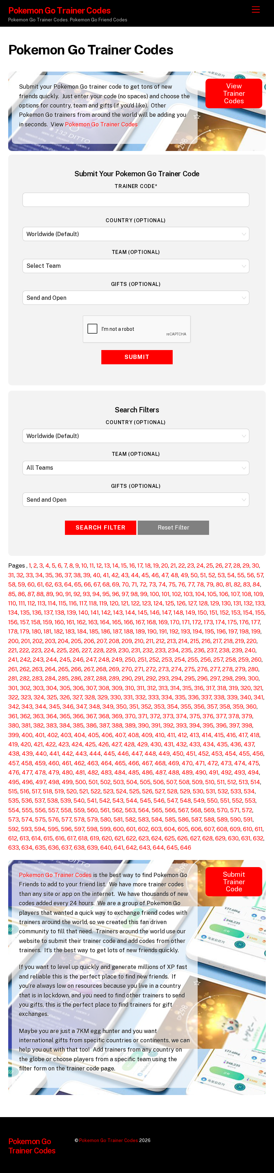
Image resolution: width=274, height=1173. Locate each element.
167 (140, 622)
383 (51, 725)
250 (130, 659)
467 (147, 763)
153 (235, 612)
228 (98, 650)
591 (248, 819)
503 (118, 782)
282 (25, 678)
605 (183, 829)
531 (210, 791)
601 (131, 829)
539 (65, 800)
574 (26, 819)
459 (40, 763)
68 (106, 584)
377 (221, 716)
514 (255, 782)
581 (118, 819)
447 (136, 753)
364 (51, 716)
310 (129, 688)
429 (142, 744)
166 (128, 622)
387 (104, 725)
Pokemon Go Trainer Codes (101, 124)
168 (151, 622)
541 (92, 800)
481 (80, 772)
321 (257, 688)
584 (156, 819)
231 (135, 650)
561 (105, 810)
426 (103, 744)
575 (40, 819)
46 (155, 575)
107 (235, 594)
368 (103, 716)
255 (193, 659)
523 (108, 791)
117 (82, 603)
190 (152, 631)
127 (192, 603)
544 (131, 800)
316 (198, 688)
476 (13, 772)
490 (200, 772)
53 (221, 575)
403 (65, 735)
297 (215, 678)
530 (198, 791)
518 (47, 791)
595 (53, 829)
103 (188, 594)
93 (86, 594)
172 (196, 622)
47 (164, 575)
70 (125, 584)
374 (181, 716)
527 (159, 791)
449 (164, 753)
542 (104, 800)
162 (81, 622)
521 (83, 791)
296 (202, 678)
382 (38, 725)
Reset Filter (173, 527)
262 (25, 669)
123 (146, 603)
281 (12, 678)
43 (124, 575)
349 (107, 706)
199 (255, 631)
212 (160, 641)
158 (35, 622)
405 (93, 735)
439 (27, 753)
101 (165, 594)
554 (13, 810)
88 (40, 594)
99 (143, 594)
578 (79, 819)
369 (117, 716)
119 (103, 603)
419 (13, 744)
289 (114, 678)
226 (74, 650)
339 (232, 697)
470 (187, 763)
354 (172, 706)
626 (182, 838)
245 (65, 659)
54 (231, 575)
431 (168, 744)
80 (219, 584)
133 (259, 603)
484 (120, 772)
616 (60, 838)
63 (58, 584)
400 (26, 735)
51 (203, 575)
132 (248, 603)
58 (11, 584)
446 (123, 753)
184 (82, 631)
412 (182, 735)
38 (77, 575)
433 (194, 744)
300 (253, 678)
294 (176, 678)
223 (36, 650)
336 (193, 697)
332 (140, 697)
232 (148, 650)
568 (196, 810)
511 (221, 782)
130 (226, 603)
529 (185, 791)
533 (235, 791)
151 (213, 612)
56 (250, 575)
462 (79, 763)
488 (173, 772)
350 (121, 706)
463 (92, 763)
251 (142, 659)
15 (124, 565)
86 (21, 594)
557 (53, 810)
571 (234, 810)
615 (48, 838)
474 (239, 763)
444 (95, 753)
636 (53, 847)
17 (139, 565)
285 (63, 678)
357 (212, 706)
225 (62, 650)
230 (123, 650)
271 (139, 669)
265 (63, 669)
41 (106, 575)
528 (172, 791)
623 (143, 838)
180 (36, 631)
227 (86, 650)
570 (222, 810)
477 (27, 772)
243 (38, 659)
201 (25, 641)
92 (76, 594)
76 (181, 584)
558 (66, 810)
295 (189, 678)
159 (47, 622)
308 (103, 688)
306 (78, 688)
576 (53, 819)
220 (252, 641)
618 (82, 838)
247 (91, 659)
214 (183, 641)
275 (189, 669)
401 (40, 735)
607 (209, 829)
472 (212, 763)
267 (88, 669)
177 (255, 622)
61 (40, 584)
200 (13, 641)
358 (224, 706)
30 (255, 565)
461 (66, 763)
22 (181, 565)
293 (163, 678)
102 (176, 594)
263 (37, 669)
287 (88, 678)
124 (158, 603)
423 (63, 744)
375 (194, 716)
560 (92, 810)
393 (181, 725)
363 (38, 716)
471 (200, 763)
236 (199, 650)
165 (116, 622)
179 (24, 631)
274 (176, 669)
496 (27, 782)
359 (238, 706)
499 (67, 782)
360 (251, 706)
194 (197, 631)
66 (87, 584)
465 (120, 763)
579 (92, 819)
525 (134, 791)
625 (169, 838)
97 (125, 594)
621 (119, 838)
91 (68, 594)
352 (146, 706)
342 (13, 706)
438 (13, 753)
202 (37, 641)
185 (93, 631)
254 (179, 659)
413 (194, 735)
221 (12, 650)
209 (127, 641)
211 (149, 641)
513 (243, 782)
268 (101, 669)
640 (105, 847)
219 (239, 641)
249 (117, 659)
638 (79, 847)
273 (163, 669)
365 (65, 716)
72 (142, 584)
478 (40, 772)
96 (115, 594)
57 (260, 575)
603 (156, 829)
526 (147, 791)
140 (83, 612)
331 (128, 697)
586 (183, 819)
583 (143, 819)
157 (24, 622)
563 (130, 810)
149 (190, 612)
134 (13, 612)
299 (240, 678)
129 (214, 603)
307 (91, 688)
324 (39, 697)
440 (41, 753)
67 (96, 584)
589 (222, 819)
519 (59, 791)
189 (140, 631)
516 (24, 791)
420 (25, 744)
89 (49, 594)
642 (131, 847)
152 (224, 612)
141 (95, 612)
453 (216, 753)
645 (172, 847)
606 (196, 829)
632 (258, 838)
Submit (137, 357)
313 (163, 688)
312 (151, 688)
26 (218, 565)
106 (223, 594)
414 (207, 735)
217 (217, 641)
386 (91, 725)
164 (105, 622)
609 (235, 829)
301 (12, 688)
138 (59, 612)
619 (94, 838)
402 (52, 735)
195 (209, 631)
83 (246, 584)
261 (12, 669)
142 (106, 612)
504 (131, 782)
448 (150, 753)
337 (206, 697)
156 (12, 622)
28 (236, 565)
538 (52, 800)
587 (196, 819)
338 (219, 697)
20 (164, 565)
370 (130, 716)
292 (151, 678)
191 (163, 631)
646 (185, 847)
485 (133, 772)
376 (208, 716)
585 (170, 819)
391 (156, 725)
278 (227, 669)
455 (244, 753)
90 (59, 594)
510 (209, 782)
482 (92, 772)
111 (22, 603)
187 (117, 631)
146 (154, 612)
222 (24, 650)
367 (91, 716)
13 (107, 565)
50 (194, 575)
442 (67, 753)
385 (78, 725)
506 (158, 782)
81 (228, 584)
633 (13, 847)
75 (172, 584)
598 (92, 829)
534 (249, 791)
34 (39, 575)
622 (131, 838)
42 (114, 575)
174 (220, 622)
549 (198, 800)
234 (173, 650)
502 (105, 782)
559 (79, 810)
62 (48, 584)
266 (76, 669)
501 (93, 782)
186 (105, 631)
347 (81, 706)
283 (37, 678)
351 (133, 706)
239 (237, 650)
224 (49, 650)
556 (40, 810)
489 (187, 772)
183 (70, 631)
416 (231, 735)
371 (142, 716)
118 (93, 603)
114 (52, 603)
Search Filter (101, 527)
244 (51, 659)
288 (101, 678)
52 (211, 575)
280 (253, 669)
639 (92, 847)
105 (212, 594)
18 (148, 565)
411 (171, 735)
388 (117, 725)
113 (41, 603)
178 (12, 631)
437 (249, 744)
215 (194, 641)
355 (186, 706)
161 (70, 622)
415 (219, 735)
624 (156, 838)
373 (168, 716)
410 (159, 735)
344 (40, 706)
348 (94, 706)
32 (19, 575)
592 (13, 829)
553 (250, 800)
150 (202, 612)
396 (221, 725)
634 (26, 847)
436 (235, 744)
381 (26, 725)
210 (139, 641)
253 (167, 659)
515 (12, 791)
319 (233, 688)
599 (105, 829)
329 (102, 697)
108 (246, 594)
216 (206, 641)
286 (76, 678)
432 (181, 744)
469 (173, 763)
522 (96, 791)
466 (133, 763)
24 (200, 565)
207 (101, 641)
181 (47, 631)
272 (151, 669)
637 (66, 847)
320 (245, 688)
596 (66, 829)
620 (107, 838)
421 (38, 744)
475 (253, 763)
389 (130, 725)
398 (247, 725)
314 (175, 688)
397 (234, 725)
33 (29, 575)
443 (81, 753)
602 (143, 829)
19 (156, 565)
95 (106, 594)
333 (153, 697)
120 (114, 603)
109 (258, 594)
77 (191, 584)
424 (76, 744)
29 (246, 565)
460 (53, 763)
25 (209, 565)
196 (221, 631)
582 (130, 819)
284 (50, 678)
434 (208, 744)
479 (53, 772)
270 (127, 669)
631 (245, 838)
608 (222, 829)
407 (120, 735)
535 (13, 800)
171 (186, 622)
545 (145, 800)
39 (86, 575)
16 (132, 565)
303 (38, 688)
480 (67, 772)
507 (171, 782)
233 (160, 650)
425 (90, 744)
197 (232, 631)
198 (244, 631)
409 (146, 735)
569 (209, 810)
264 (50, 669)
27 (228, 565)
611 (259, 829)
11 (92, 565)
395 (208, 725)
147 (166, 612)
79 (209, 584)
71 (134, 584)
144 (130, 612)
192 (173, 631)
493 (239, 772)
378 (233, 716)
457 (13, 763)
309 (117, 688)
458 (26, 763)
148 (178, 612)
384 (64, 725)
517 (36, 791)
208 (114, 641)
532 (223, 791)
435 (222, 744)
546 (158, 800)
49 (184, 575)
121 (124, 603)
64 (68, 584)
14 (115, 565)
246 (78, 659)
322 (13, 697)
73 (152, 584)
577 (66, 819)
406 (106, 735)
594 (39, 829)
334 (166, 697)
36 (58, 575)
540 (79, 800)
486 (147, 772)
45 (145, 575)
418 (254, 735)
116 (73, 603)
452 (203, 753)
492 (226, 772)
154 (248, 612)
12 (99, 565)
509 (197, 782)
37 (68, 575)
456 (257, 753)
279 (240, 669)
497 (40, 782)
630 (233, 838)
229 (111, 650)
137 (48, 612)
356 (199, 706)
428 (129, 744)
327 (77, 697)
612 (12, 838)
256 (206, 659)
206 (89, 641)
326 (65, 697)
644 (158, 847)
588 (209, 819)
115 (62, 603)
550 (212, 800)
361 (12, 716)
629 (220, 838)
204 (63, 641)
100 (154, 594)
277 (215, 669)
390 (143, 725)
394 (194, 725)
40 (96, 575)
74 (162, 584)
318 (221, 688)
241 (12, 659)
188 (128, 631)
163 (92, 622)
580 (105, 819)
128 (203, 603)
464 (106, 763)
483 (106, 772)
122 (135, 603)
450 (177, 753)
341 (258, 697)
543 (117, 800)
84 (256, 584)
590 (235, 819)
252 (154, 659)
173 (208, 622)
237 (212, 650)
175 (232, 622)
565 (157, 810)
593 (26, 829)
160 (59, 622)
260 (256, 659)
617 (71, 838)
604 (169, 829)
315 (187, 688)
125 (169, 603)
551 (224, 800)
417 (242, 735)
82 (237, 584)
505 (145, 782)
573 (13, 819)
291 (139, 678)
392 (168, 725)
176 (244, 622)
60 (31, 584)
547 (172, 800)
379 (247, 716)
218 (228, 641)
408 (133, 735)
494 (253, 772)
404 (79, 735)
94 (96, 594)
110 (12, 603)
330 (115, 697)
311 (140, 688)
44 (135, 575)
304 (51, 688)
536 (26, 800)
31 (11, 575)
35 (48, 575)
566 (170, 810)
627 (195, 838)
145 (142, 612)
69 (115, 584)
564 (143, 810)
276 (202, 669)
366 (78, 716)
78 (200, 584)
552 (237, 800)
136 (36, 612)
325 (52, 697)
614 (36, 838)
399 (13, 735)
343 (26, 706)
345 (54, 706)
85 (11, 594)
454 (230, 753)
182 (58, 631)
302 (25, 688)
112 (31, 603)
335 (180, 697)
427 (116, 744)
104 (200, 594)
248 (103, 659)
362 (25, 716)
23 (190, 565)
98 (134, 594)
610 (247, 829)
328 (90, 697)
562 (117, 810)
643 (144, 847)
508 (184, 782)
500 (80, 782)
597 (79, 829)
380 (13, 725)
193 (185, 631)
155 (259, 612)
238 (224, 650)
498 (53, 782)
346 (67, 706)
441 (54, 753)
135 (25, 612)
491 (213, 772)
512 (231, 782)
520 (71, 791)
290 (127, 678)
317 (210, 688)
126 (181, 603)
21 (173, 565)
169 (163, 622)
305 (65, 688)
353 (159, 706)
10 (84, 565)
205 (76, 641)
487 (160, 772)
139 (71, 612)
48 (174, 575)
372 (155, 716)
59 (21, 584)
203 (50, 641)
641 (118, 847)
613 (24, 838)
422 (50, 744)
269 (114, 669)
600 (118, 829)
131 (237, 603)
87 (30, 594)
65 (77, 584)
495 (13, 782)
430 (155, 744)
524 (121, 791)
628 (207, 838)
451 (191, 753)
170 (174, 622)
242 (25, 659)
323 (26, 697)
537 (40, 800)
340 (245, 697)
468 (160, 763)
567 (183, 810)
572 (247, 810)
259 (243, 659)
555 (27, 810)
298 (227, 678)
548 (185, 800)
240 (250, 650)
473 (226, 763)
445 (109, 753)
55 (240, 575)
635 (40, 847)
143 (118, 612)
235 (186, 650)
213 (171, 641)
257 (218, 659)
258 (230, 659)
